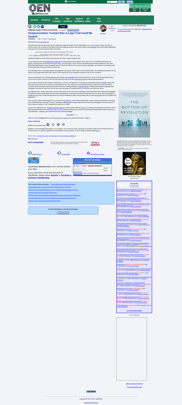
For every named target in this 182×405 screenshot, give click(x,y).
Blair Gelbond (138, 288)
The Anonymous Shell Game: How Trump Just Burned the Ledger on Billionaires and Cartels (132, 249)
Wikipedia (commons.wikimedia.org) (41, 55)
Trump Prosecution (65, 136)
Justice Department (54, 136)
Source (75, 55)
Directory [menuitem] (46, 20)
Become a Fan (112, 28)
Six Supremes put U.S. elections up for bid (128, 233)
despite (104, 83)
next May (94, 47)
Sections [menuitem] (34, 20)
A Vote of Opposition (122, 305)
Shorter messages (121, 264)
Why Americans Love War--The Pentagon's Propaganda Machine (134, 277)
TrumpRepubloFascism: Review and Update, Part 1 (130, 254)
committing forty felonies (52, 62)
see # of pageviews (136, 191)
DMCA (78, 55)
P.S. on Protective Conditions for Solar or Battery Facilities (132, 215)
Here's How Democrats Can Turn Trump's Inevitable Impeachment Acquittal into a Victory (52, 198)
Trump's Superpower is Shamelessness (127, 273)
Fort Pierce (67, 100)
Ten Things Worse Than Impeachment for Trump (130, 189)
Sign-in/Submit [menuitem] (68, 20)
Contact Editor (65, 154)
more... (97, 131)
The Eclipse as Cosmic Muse (124, 229)
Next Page (70, 115)
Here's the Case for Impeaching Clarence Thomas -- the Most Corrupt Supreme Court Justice (53, 190)
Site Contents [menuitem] (57, 20)
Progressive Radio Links (134, 387)
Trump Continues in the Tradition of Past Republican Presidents (134, 268)
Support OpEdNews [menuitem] (78, 20)
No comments (52, 39)
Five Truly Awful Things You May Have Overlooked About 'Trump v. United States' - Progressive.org (55, 195)
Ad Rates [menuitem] (88, 20)
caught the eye (33, 95)
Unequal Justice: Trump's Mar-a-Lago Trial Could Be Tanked (44, 201)
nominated (71, 77)
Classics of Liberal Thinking (134, 384)
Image (30, 55)
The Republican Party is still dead (126, 194)
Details (71, 55)
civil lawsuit (61, 108)
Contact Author (37, 154)
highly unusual (52, 108)
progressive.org (43, 42)
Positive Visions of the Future (124, 288)
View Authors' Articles (97, 154)
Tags (73, 136)
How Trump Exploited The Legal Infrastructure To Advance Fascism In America (50, 187)
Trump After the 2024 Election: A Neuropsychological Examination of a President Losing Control (131, 283)
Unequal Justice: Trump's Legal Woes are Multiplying (43, 192)
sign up (65, 118)
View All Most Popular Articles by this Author (63, 184)
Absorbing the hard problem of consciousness (129, 301)
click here (136, 315)
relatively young (80, 79)
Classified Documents (43, 136)
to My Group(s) (33, 138)
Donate (54, 175)
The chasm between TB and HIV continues (128, 297)
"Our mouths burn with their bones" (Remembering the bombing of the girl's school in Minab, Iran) (132, 198)
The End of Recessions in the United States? (129, 219)
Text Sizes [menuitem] (99, 20)
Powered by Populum (91, 403)
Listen (63, 26)
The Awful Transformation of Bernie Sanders (129, 292)
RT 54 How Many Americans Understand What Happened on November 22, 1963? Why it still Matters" (133, 243)
